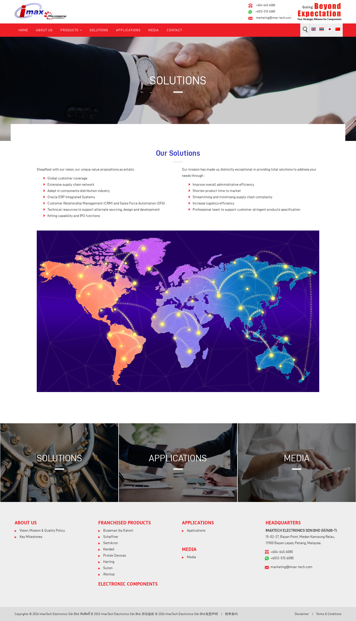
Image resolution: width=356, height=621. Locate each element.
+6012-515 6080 (265, 11)
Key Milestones (30, 537)
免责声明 (211, 614)
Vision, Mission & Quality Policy (42, 530)
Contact (174, 30)
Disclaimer (302, 614)
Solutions (99, 30)
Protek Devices (114, 555)
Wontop (108, 574)
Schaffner (110, 537)
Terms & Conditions (328, 614)
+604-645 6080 (265, 5)
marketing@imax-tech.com (273, 17)
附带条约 (231, 614)
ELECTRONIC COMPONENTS (128, 583)
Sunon (107, 568)
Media (153, 30)
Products (69, 30)
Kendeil (108, 549)
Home (23, 30)
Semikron (110, 543)
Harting (108, 562)
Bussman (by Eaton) (117, 530)
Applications (128, 30)
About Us (44, 30)
